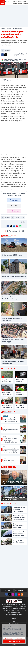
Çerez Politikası (8, 638)
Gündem (9, 28)
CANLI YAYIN (7, 590)
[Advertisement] (14, 16)
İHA (8, 80)
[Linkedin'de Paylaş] (14, 226)
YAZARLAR (20, 590)
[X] (9, 594)
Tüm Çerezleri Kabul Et (14, 641)
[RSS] (22, 594)
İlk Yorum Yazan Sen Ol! (15, 231)
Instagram (15, 211)
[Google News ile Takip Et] (23, 80)
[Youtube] (19, 594)
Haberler (3, 28)
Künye (14, 618)
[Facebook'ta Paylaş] (2, 54)
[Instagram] (13, 594)
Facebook (15, 200)
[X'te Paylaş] (5, 54)
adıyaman (7, 50)
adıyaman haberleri (19, 217)
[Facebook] (6, 594)
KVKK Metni (19, 638)
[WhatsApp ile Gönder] (20, 226)
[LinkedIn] (16, 594)
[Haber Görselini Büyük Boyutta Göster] (14, 70)
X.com (15, 205)
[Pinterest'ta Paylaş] (17, 226)
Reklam (14, 621)
